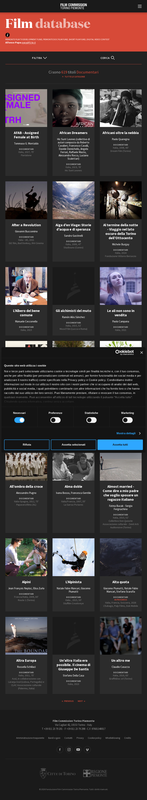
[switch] (55, 420)
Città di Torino (57, 773)
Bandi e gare (54, 737)
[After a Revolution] (26, 200)
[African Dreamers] (73, 108)
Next (80, 701)
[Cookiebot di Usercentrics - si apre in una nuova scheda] (118, 352)
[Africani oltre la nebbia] (121, 108)
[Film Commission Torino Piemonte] (73, 6)
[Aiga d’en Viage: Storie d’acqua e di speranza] (73, 200)
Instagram (69, 749)
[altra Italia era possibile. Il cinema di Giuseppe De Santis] (73, 636)
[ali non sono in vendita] (121, 286)
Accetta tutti (120, 444)
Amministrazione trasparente (30, 737)
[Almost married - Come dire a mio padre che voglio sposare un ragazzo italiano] (121, 462)
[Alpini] (26, 557)
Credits (127, 737)
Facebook (59, 749)
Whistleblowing (112, 737)
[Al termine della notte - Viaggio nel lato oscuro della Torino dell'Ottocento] (121, 200)
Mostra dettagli (126, 433)
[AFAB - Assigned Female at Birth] (26, 108)
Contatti (68, 737)
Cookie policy (94, 737)
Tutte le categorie (75, 76)
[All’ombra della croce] (26, 462)
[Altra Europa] (26, 636)
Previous (69, 701)
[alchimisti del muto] (73, 286)
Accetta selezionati (73, 444)
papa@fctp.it (29, 42)
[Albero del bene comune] (26, 286)
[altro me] (121, 636)
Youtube (78, 749)
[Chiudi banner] (141, 352)
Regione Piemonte (95, 773)
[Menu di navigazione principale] (140, 6)
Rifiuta (27, 444)
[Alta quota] (121, 557)
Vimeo (87, 749)
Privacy (80, 737)
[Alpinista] (73, 557)
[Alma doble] (73, 462)
